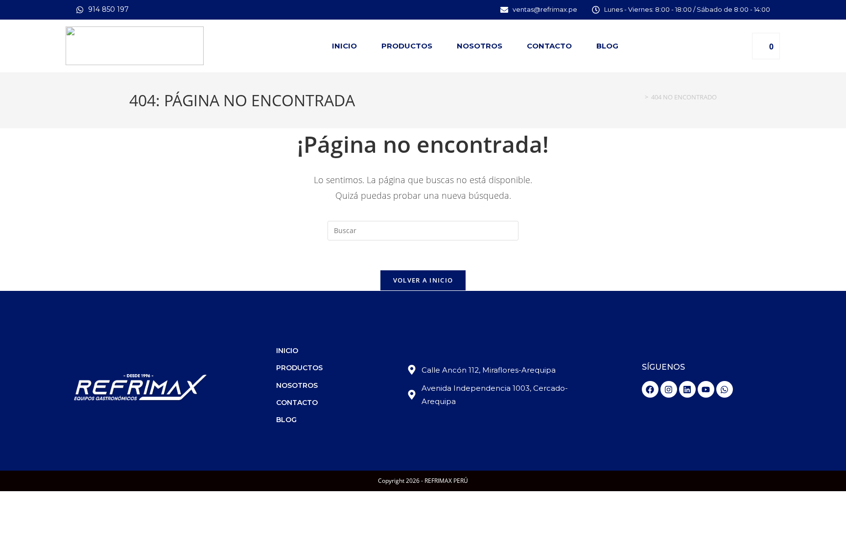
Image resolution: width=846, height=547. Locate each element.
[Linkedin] (687, 389)
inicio (344, 45)
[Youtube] (706, 389)
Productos (406, 45)
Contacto (549, 45)
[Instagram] (668, 389)
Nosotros (479, 45)
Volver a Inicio (423, 280)
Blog (607, 45)
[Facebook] (650, 389)
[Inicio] (639, 97)
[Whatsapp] (724, 389)
